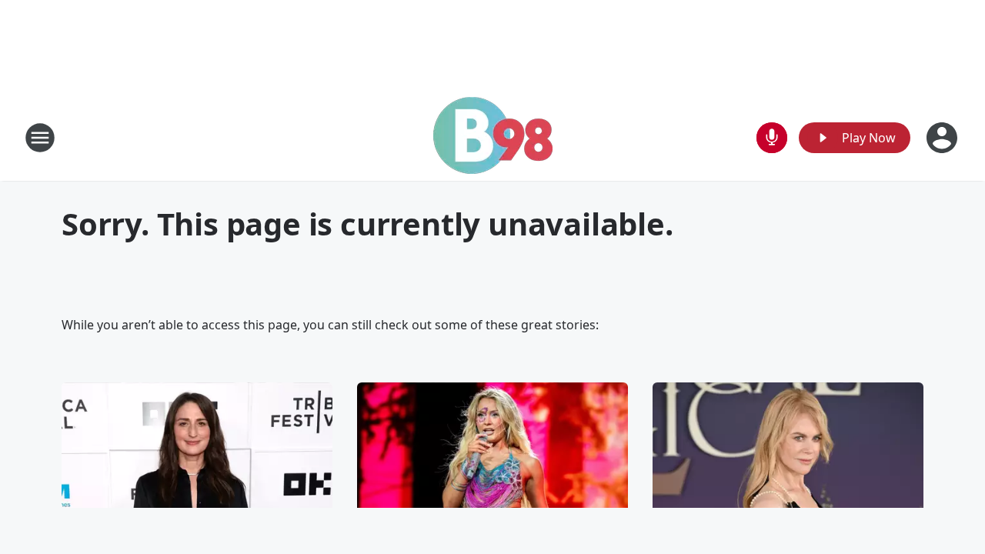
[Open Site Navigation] (40, 137)
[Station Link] (493, 137)
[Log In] (943, 137)
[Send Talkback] (771, 137)
